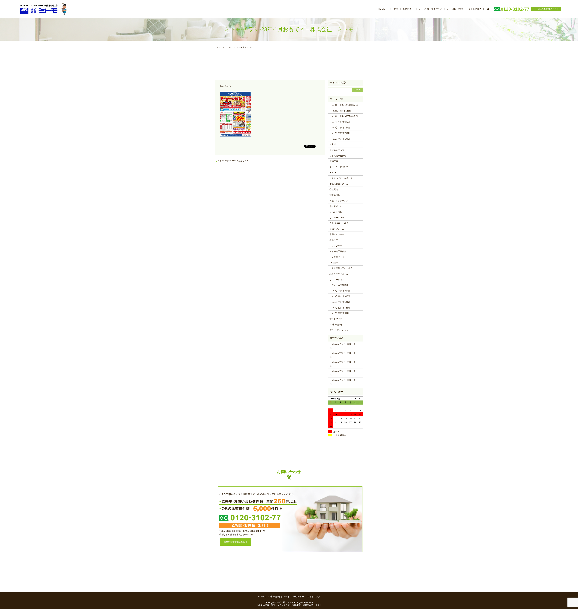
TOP (219, 47)
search (488, 9)
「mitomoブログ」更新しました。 (343, 346)
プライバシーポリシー (340, 330)
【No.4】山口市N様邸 (339, 307)
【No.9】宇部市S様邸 (339, 139)
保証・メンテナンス (338, 200)
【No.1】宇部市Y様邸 (339, 290)
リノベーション (336, 279)
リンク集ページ (336, 257)
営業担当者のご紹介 (338, 223)
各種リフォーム (336, 240)
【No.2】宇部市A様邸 (339, 296)
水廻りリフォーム (337, 234)
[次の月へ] (360, 398)
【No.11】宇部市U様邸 (340, 111)
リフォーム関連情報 (338, 285)
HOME (381, 9)
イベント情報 (335, 212)
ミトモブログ (474, 9)
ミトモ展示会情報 (455, 9)
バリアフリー (335, 245)
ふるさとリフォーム (338, 274)
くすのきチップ (336, 150)
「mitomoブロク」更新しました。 (343, 373)
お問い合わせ (335, 324)
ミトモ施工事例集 (337, 251)
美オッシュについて (338, 167)
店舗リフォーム (336, 229)
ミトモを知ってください (430, 9)
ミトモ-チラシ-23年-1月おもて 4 (233, 160)
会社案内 (394, 9)
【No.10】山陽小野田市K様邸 (343, 105)
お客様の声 (334, 144)
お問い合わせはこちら (545, 9)
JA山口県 (333, 262)
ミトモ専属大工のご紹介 (341, 268)
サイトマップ (335, 319)
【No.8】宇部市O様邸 (339, 133)
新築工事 (333, 161)
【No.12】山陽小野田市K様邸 (343, 116)
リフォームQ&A (336, 217)
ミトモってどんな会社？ (341, 178)
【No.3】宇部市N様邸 (339, 302)
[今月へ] (355, 398)
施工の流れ (334, 195)
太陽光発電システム (338, 184)
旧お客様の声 (335, 206)
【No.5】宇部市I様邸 (339, 313)
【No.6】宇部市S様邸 (339, 122)
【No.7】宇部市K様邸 (339, 127)
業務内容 (407, 9)
